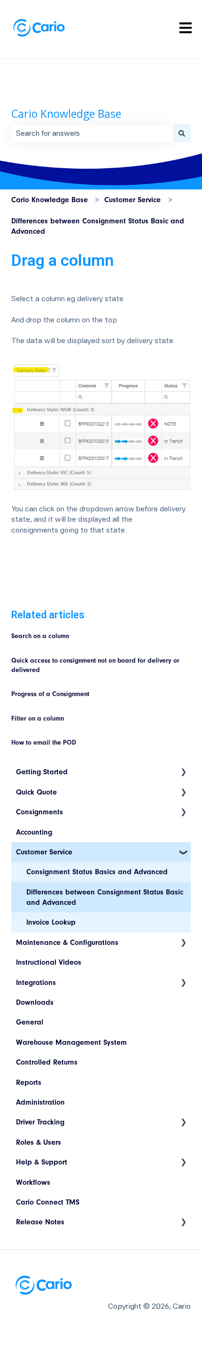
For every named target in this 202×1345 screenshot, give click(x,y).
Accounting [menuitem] (34, 832)
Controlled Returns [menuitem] (47, 1062)
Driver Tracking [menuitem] (40, 1122)
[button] (183, 772)
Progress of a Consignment (50, 694)
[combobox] (92, 133)
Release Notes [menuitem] (40, 1222)
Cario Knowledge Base (66, 113)
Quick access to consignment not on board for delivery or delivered (95, 665)
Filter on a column (37, 718)
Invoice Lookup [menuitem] (51, 922)
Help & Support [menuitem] (41, 1162)
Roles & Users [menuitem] (38, 1142)
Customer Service (132, 200)
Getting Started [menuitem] (42, 772)
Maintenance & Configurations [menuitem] (67, 942)
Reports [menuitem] (28, 1082)
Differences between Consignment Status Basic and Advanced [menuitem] (104, 897)
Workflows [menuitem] (33, 1182)
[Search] (182, 133)
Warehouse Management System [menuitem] (71, 1042)
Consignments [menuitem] (39, 812)
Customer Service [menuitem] (44, 852)
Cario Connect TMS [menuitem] (47, 1202)
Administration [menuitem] (40, 1102)
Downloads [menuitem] (35, 1002)
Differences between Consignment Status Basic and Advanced (97, 226)
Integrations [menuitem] (36, 982)
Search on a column (40, 636)
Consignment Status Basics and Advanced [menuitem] (97, 872)
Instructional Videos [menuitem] (48, 962)
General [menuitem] (29, 1022)
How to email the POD (43, 742)
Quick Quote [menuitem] (36, 792)
